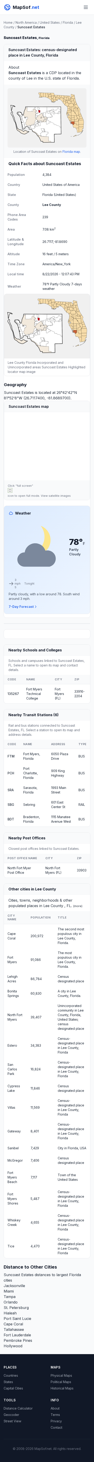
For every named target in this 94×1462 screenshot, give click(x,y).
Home (8, 22)
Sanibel (13, 1148)
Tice (11, 1246)
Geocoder (11, 1415)
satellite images (60, 495)
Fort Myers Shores (13, 1198)
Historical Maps (62, 1388)
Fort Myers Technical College (34, 693)
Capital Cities (13, 1388)
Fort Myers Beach (12, 1177)
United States (50, 22)
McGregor (15, 1160)
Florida (68, 22)
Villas (11, 1107)
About (55, 1408)
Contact (56, 1427)
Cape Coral (13, 1324)
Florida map (71, 151)
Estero (12, 1045)
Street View (12, 1421)
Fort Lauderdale (17, 1335)
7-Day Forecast (21, 607)
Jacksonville (14, 1285)
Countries (11, 1375)
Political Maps (61, 1382)
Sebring (29, 804)
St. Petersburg (16, 1307)
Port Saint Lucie (17, 1318)
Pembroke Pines (18, 1340)
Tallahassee (14, 1329)
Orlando (11, 1302)
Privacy (56, 1421)
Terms (55, 1415)
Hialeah (10, 1313)
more (77, 906)
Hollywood (13, 1346)
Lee (29, 78)
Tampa (10, 1296)
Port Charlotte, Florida (30, 773)
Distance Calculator (18, 1408)
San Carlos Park (12, 1069)
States (8, 1382)
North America (26, 22)
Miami (9, 1291)
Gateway (14, 1131)
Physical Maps (61, 1375)
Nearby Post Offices (26, 838)
